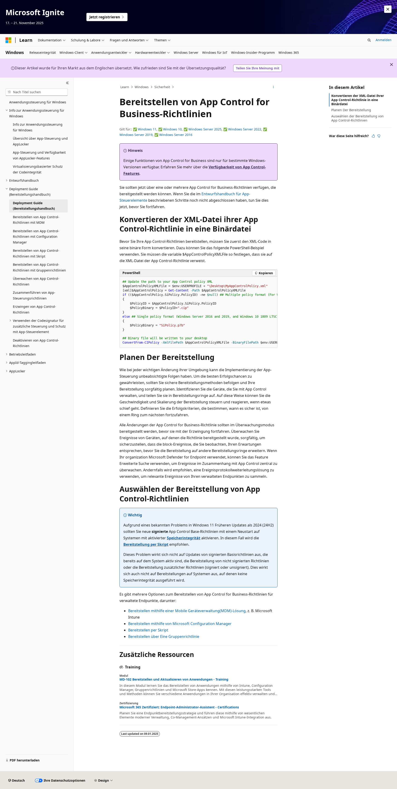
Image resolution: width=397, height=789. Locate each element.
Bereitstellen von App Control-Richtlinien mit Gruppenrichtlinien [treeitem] (39, 267)
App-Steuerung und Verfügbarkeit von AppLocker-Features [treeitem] (39, 155)
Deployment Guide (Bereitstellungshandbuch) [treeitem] (34, 206)
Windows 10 (172, 129)
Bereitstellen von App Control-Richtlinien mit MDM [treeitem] (36, 220)
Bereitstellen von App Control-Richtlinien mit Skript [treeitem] (36, 253)
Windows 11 (147, 129)
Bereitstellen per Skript (148, 630)
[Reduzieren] (67, 83)
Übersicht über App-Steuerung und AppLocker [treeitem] (40, 141)
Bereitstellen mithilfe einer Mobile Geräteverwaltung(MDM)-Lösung (187, 610)
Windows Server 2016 (175, 135)
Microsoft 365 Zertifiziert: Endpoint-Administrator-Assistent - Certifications (179, 707)
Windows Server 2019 (136, 135)
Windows (142, 87)
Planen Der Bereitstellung (351, 110)
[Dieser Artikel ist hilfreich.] (373, 136)
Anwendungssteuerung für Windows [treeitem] (37, 102)
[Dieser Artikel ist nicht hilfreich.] (379, 136)
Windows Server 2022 (244, 129)
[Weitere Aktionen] (273, 87)
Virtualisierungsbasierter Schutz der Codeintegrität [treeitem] (38, 169)
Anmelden (383, 40)
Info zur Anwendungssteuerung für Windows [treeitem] (37, 127)
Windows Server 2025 (204, 129)
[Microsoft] (8, 40)
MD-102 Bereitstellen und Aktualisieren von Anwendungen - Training (173, 679)
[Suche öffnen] (369, 40)
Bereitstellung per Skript (145, 544)
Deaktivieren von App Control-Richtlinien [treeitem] (36, 343)
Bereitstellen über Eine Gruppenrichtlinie (163, 636)
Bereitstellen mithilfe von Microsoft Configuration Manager (180, 623)
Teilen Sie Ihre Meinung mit (257, 68)
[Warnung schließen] (387, 9)
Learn (124, 87)
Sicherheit (162, 87)
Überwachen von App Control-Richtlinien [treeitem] (36, 281)
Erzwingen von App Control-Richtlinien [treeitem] (34, 309)
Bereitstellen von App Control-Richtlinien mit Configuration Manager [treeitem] (36, 236)
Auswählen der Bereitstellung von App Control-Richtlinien (357, 118)
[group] (198, 312)
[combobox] (37, 92)
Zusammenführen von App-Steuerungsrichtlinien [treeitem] (34, 295)
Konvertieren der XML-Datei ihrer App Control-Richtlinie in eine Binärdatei (357, 99)
